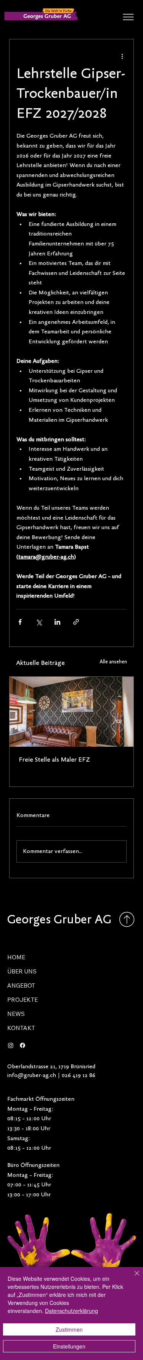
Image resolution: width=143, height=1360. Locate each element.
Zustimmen (69, 1329)
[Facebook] (22, 1045)
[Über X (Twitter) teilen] (38, 622)
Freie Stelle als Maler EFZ (54, 760)
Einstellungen (69, 1346)
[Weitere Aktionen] (122, 56)
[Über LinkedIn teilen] (57, 622)
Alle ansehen (113, 662)
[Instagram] (10, 1045)
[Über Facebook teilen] (20, 622)
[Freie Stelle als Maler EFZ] (72, 712)
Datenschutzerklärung (71, 1311)
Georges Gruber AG (59, 920)
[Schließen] (132, 1278)
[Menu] (129, 17)
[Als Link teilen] (76, 622)
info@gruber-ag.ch (31, 1075)
